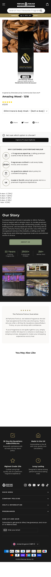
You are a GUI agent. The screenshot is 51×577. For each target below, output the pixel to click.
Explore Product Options (25, 140)
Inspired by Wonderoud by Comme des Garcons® (21, 93)
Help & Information (12, 505)
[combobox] (26, 10)
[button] (7, 102)
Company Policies (11, 498)
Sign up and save (10, 519)
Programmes (8, 511)
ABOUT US (25, 242)
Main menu (7, 492)
